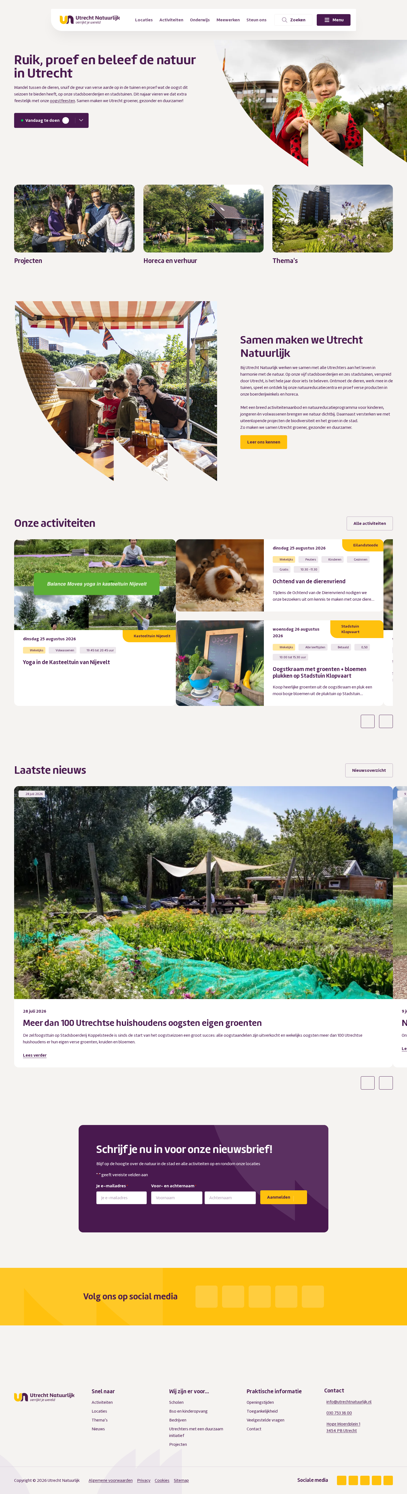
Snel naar (103, 1391)
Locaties (99, 1411)
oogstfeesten (62, 100)
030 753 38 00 (339, 1412)
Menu (338, 19)
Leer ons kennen (263, 442)
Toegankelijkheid (262, 1411)
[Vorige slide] (368, 721)
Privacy (143, 1480)
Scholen (176, 1402)
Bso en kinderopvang (188, 1411)
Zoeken (297, 19)
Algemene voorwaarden (111, 1480)
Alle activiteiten (370, 523)
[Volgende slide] (386, 721)
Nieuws (98, 1428)
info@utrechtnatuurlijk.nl (349, 1401)
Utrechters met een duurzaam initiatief (196, 1432)
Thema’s (100, 1420)
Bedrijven (177, 1420)
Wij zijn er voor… (189, 1391)
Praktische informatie (274, 1391)
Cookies (162, 1480)
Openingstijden (260, 1402)
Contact (254, 1428)
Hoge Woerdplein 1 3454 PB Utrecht (343, 1427)
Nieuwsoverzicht (369, 770)
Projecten (178, 1444)
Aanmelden (278, 1197)
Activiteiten (102, 1402)
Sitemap (181, 1480)
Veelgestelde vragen (265, 1420)
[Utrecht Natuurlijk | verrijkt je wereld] (90, 20)
